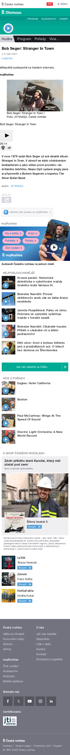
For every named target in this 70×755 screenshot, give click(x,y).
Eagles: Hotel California (33, 383)
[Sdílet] (9, 148)
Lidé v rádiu (43, 644)
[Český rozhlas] (12, 4)
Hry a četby (12, 233)
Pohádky (10, 240)
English (58, 746)
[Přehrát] (6, 136)
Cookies (7, 746)
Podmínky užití (42, 746)
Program (32, 19)
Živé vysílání (12, 248)
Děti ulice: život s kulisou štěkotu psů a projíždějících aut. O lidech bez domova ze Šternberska (41, 346)
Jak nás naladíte (46, 634)
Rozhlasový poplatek (49, 659)
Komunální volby (13, 639)
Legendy (7, 58)
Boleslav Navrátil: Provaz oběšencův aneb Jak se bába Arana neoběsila (42, 297)
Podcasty (9, 676)
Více (54, 39)
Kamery (63, 19)
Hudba (7, 39)
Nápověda (42, 639)
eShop (7, 649)
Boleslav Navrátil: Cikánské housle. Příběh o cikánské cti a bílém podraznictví (42, 330)
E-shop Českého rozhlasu (24, 453)
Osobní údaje (23, 746)
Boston (22, 399)
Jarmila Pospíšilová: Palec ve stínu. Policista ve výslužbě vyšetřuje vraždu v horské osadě (42, 314)
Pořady (40, 39)
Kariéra (40, 649)
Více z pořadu (14, 378)
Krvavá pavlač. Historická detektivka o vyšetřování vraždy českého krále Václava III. (39, 281)
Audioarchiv (48, 19)
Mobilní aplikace (13, 681)
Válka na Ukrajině (13, 634)
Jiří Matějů (20, 116)
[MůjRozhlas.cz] (7, 75)
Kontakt (41, 654)
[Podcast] (3, 148)
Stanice (8, 644)
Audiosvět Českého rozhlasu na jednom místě (28, 264)
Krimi (31, 233)
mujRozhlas (9, 223)
